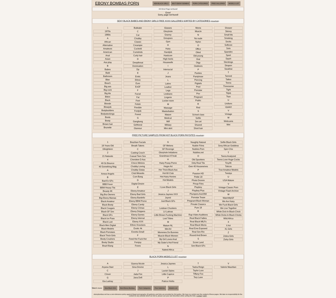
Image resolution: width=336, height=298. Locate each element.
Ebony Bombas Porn (117, 3)
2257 (205, 296)
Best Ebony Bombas (180, 3)
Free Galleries (218, 3)
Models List (234, 3)
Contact (199, 296)
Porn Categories (200, 3)
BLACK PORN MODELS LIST (168, 257)
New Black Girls (161, 3)
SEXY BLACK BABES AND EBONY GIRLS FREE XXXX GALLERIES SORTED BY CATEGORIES (168, 21)
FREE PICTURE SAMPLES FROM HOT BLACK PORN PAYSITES (168, 135)
